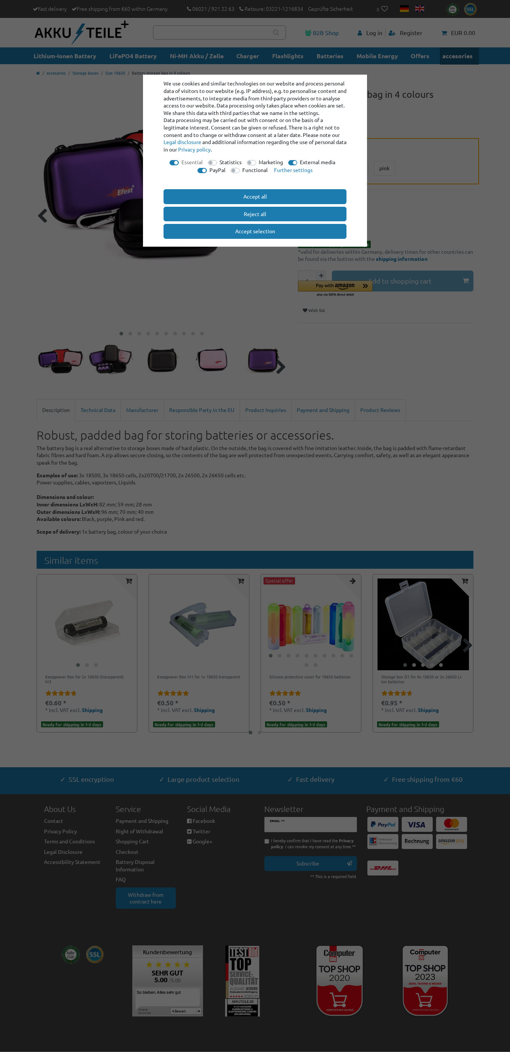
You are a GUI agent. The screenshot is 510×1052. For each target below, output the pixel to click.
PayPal (217, 169)
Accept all (255, 196)
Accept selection (255, 231)
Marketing (271, 162)
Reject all (255, 213)
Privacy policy (194, 149)
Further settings (293, 169)
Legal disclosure (182, 141)
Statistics (231, 162)
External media (317, 162)
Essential (192, 162)
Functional (255, 169)
